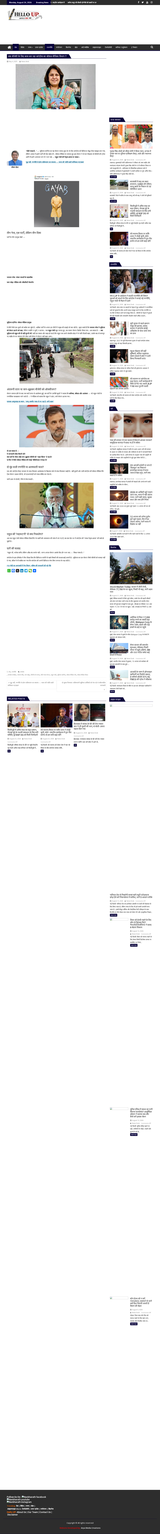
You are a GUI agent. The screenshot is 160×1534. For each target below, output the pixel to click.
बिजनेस (112, 612)
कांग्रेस (22, 672)
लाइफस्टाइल (113, 915)
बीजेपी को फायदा (35, 675)
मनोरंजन (43, 1509)
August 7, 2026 (117, 531)
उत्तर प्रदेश (113, 177)
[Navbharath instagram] (19, 1502)
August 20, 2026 (117, 338)
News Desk (28, 739)
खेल (32, 1506)
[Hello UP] (9, 47)
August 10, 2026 (137, 931)
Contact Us (45, 1512)
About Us (21, 1512)
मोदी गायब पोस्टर (45, 675)
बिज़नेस (51, 1509)
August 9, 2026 (137, 1310)
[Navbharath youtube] (18, 1499)
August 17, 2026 (117, 683)
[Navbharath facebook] (34, 1497)
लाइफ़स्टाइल (11, 1509)
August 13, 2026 (117, 479)
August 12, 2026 (117, 503)
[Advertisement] (103, 25)
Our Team (33, 1512)
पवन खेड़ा (27, 675)
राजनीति (14, 672)
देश (10, 672)
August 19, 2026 (117, 365)
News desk (25, 61)
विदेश (22, 1506)
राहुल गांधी (53, 675)
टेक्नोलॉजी (25, 1509)
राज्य (27, 1506)
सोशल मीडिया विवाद (82, 675)
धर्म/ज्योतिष (113, 460)
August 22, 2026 (81, 733)
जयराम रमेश (20, 675)
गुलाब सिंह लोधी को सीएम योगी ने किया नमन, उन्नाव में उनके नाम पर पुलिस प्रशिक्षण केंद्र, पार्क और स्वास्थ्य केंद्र (96, 2)
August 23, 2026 (15, 739)
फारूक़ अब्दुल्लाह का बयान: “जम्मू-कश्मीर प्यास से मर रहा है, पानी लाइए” (30, 401)
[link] (90, 1528)
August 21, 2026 (117, 595)
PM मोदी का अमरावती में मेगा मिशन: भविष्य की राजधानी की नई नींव (29, 565)
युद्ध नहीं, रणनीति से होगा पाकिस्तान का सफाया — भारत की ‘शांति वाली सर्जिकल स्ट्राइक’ (55, 162)
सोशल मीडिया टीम (71, 675)
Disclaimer (12, 1514)
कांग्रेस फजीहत (12, 675)
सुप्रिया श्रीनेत (61, 675)
